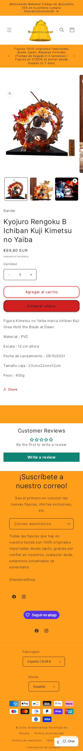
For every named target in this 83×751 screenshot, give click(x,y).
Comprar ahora (41, 306)
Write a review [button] (41, 457)
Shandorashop (37, 727)
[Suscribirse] (68, 523)
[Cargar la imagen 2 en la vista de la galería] (41, 189)
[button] (9, 30)
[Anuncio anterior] (8, 56)
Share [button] (13, 389)
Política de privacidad (49, 733)
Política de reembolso (27, 740)
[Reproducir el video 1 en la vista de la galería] (66, 189)
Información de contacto (43, 747)
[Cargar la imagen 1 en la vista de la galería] (16, 189)
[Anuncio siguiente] (74, 56)
